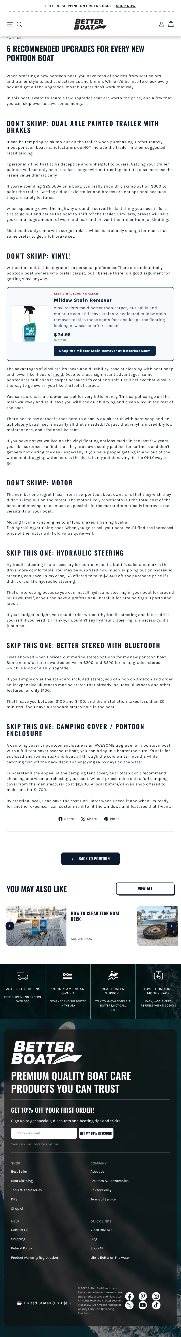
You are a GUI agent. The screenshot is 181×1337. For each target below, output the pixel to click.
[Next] (171, 926)
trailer (162, 164)
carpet (78, 273)
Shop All (17, 1208)
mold (58, 374)
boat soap (145, 418)
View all (145, 888)
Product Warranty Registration (34, 1257)
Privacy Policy (100, 1190)
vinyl (161, 379)
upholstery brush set (27, 424)
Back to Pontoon (93, 858)
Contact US (19, 1230)
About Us (97, 1171)
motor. (61, 500)
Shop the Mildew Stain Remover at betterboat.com (105, 351)
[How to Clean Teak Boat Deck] (36, 926)
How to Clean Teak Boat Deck (95, 916)
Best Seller (19, 1171)
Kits (14, 1199)
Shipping (18, 1239)
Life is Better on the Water (110, 1257)
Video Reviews (101, 1230)
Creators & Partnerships (109, 1181)
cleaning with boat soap (149, 368)
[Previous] (10, 926)
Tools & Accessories (26, 1190)
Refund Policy (21, 1248)
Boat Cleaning (22, 1181)
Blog (93, 1239)
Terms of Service (103, 1199)
